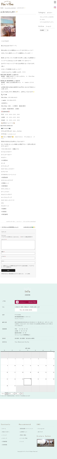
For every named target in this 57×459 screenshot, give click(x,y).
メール (3, 256)
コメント (3, 239)
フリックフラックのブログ (29, 221)
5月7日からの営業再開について (10, 227)
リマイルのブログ (45, 22)
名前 (3, 251)
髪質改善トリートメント (26, 428)
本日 (6, 393)
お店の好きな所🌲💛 (29, 227)
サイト (2, 261)
